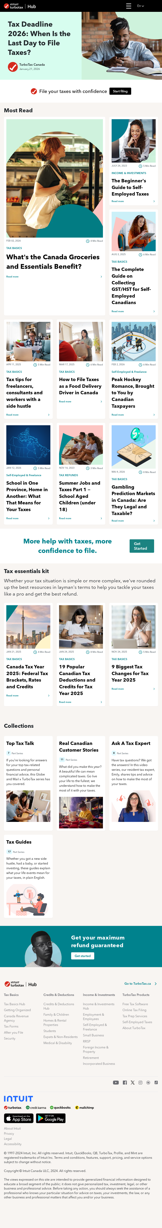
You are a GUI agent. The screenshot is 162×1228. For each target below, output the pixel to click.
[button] (148, 6)
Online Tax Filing (134, 1010)
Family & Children (56, 1014)
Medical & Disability (57, 1043)
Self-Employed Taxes (137, 1022)
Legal (8, 1139)
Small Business (93, 1035)
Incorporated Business (99, 1064)
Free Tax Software (135, 1004)
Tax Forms (11, 1026)
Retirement (91, 1058)
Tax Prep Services (134, 1016)
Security (9, 1038)
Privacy (9, 1133)
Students (49, 1031)
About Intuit (12, 1128)
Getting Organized (17, 1010)
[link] (54, 248)
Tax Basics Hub (14, 1004)
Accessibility (13, 1144)
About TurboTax (133, 1028)
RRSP (86, 1041)
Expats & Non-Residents (60, 1037)
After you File (13, 1032)
